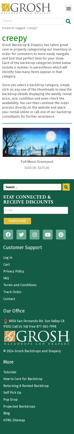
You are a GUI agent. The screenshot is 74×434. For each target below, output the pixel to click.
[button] (68, 8)
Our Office (14, 311)
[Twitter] (21, 234)
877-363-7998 (46, 326)
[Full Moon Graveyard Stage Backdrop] (36, 142)
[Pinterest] (61, 234)
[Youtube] (48, 234)
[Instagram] (34, 234)
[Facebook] (8, 234)
